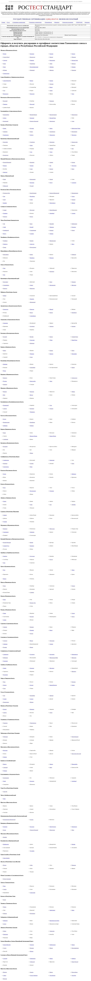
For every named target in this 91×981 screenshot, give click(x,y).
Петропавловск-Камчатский (9, 819)
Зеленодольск (52, 131)
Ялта (31, 466)
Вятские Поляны (33, 436)
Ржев (4, 688)
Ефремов (51, 695)
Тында (4, 781)
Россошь (5, 381)
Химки (4, 63)
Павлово (5, 165)
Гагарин (51, 644)
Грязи (31, 504)
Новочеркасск (52, 203)
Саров (31, 169)
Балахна (51, 169)
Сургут (4, 948)
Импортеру (56, 22)
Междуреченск (53, 826)
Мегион (51, 948)
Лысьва (51, 179)
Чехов (4, 67)
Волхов (51, 87)
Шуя (4, 394)
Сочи (31, 151)
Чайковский (5, 185)
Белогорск (32, 781)
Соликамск (74, 182)
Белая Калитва (33, 193)
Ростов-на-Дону (6, 193)
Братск (51, 972)
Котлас (51, 312)
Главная (3, 22)
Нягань (73, 944)
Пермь (4, 179)
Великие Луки (33, 602)
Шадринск (74, 474)
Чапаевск (5, 216)
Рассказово (5, 674)
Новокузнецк (52, 830)
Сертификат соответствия (19, 22)
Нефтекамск (74, 223)
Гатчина (51, 84)
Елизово (31, 819)
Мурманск (5, 528)
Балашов (32, 627)
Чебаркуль (5, 244)
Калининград (6, 405)
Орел (4, 570)
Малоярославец (6, 422)
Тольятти (5, 213)
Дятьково (32, 353)
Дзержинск (74, 165)
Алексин (31, 698)
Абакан (4, 931)
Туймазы (51, 233)
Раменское (74, 70)
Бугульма (32, 128)
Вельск (31, 312)
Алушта (31, 463)
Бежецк (31, 685)
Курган (4, 474)
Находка (73, 844)
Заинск (51, 128)
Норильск (5, 288)
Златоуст (32, 244)
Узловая (4, 698)
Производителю (48, 22)
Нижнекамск (74, 131)
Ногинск (73, 53)
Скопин (4, 619)
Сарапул (5, 712)
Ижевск (4, 709)
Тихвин (51, 90)
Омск (4, 268)
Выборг (31, 80)
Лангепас (32, 944)
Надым (51, 958)
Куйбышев (74, 254)
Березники (32, 182)
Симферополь (6, 460)
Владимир (5, 364)
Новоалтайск (74, 764)
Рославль (5, 647)
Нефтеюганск (53, 944)
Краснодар (5, 142)
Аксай (4, 199)
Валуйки (31, 336)
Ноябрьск (74, 958)
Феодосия (5, 463)
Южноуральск (33, 247)
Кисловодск (52, 654)
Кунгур (51, 182)
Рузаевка (5, 521)
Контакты (87, 22)
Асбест (4, 118)
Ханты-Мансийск (7, 944)
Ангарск (31, 972)
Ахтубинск (32, 326)
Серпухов (5, 60)
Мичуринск (52, 668)
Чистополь (74, 135)
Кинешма (32, 391)
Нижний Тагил (53, 118)
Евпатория (52, 460)
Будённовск (5, 657)
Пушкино (73, 67)
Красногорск (52, 60)
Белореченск (5, 155)
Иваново (5, 391)
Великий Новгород (7, 542)
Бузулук (51, 559)
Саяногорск (52, 931)
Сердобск (32, 592)
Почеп (73, 350)
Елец (51, 504)
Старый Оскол (75, 336)
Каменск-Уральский (34, 121)
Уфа (4, 223)
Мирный (51, 309)
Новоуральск (52, 121)
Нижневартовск (75, 948)
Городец (51, 162)
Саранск (5, 515)
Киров (4, 432)
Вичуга (31, 394)
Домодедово (32, 63)
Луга (4, 90)
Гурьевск (51, 408)
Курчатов (52, 490)
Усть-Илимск (52, 975)
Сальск (73, 196)
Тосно (73, 93)
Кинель (31, 216)
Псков (4, 599)
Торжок (4, 685)
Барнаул (4, 764)
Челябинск (5, 240)
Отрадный (52, 213)
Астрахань (5, 323)
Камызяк (73, 326)
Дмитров (32, 60)
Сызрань (73, 213)
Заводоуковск (52, 910)
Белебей (31, 227)
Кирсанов (32, 668)
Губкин (51, 340)
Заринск (51, 764)
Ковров (73, 367)
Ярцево (31, 647)
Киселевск (32, 826)
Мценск (4, 578)
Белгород (5, 336)
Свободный (74, 781)
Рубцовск (5, 770)
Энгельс (31, 633)
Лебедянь (74, 504)
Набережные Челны (76, 128)
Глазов (51, 712)
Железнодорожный (34, 67)
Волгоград (5, 101)
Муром (4, 370)
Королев (51, 57)
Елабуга (31, 135)
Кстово (73, 162)
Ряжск (73, 616)
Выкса (73, 169)
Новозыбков (74, 353)
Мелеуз (4, 233)
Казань (4, 128)
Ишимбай (52, 223)
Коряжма (32, 309)
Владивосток (6, 844)
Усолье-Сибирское (34, 975)
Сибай (4, 227)
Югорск (31, 951)
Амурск (4, 923)
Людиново (5, 425)
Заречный (32, 118)
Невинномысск (75, 654)
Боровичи (32, 545)
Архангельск (5, 309)
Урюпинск (5, 104)
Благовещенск (6, 777)
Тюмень (4, 906)
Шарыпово (32, 288)
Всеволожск (5, 93)
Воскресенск (32, 57)
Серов (73, 121)
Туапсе (51, 151)
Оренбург (5, 556)
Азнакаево (5, 131)
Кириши (51, 80)
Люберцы (52, 67)
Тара (4, 274)
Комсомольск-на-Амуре (54, 920)
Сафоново (5, 644)
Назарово (74, 281)
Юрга (73, 830)
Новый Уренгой (75, 961)
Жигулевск (32, 210)
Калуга (4, 419)
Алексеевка (32, 340)
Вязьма (31, 640)
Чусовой (31, 185)
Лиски (51, 381)
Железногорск (52, 285)
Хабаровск (5, 920)
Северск (4, 889)
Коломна (51, 53)
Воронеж (5, 377)
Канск (51, 281)
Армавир (51, 148)
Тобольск (5, 913)
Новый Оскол (74, 340)
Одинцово (74, 57)
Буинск (31, 131)
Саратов (5, 627)
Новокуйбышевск (53, 210)
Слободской (5, 439)
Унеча (31, 357)
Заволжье (5, 172)
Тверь (4, 681)
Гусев (51, 405)
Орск (4, 562)
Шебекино (32, 343)
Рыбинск (5, 757)
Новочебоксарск (75, 736)
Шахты (73, 203)
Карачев (51, 353)
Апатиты (32, 532)
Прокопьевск (74, 826)
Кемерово (5, 826)
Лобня (51, 63)
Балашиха (32, 53)
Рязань (4, 613)
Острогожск (74, 377)
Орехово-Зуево (75, 60)
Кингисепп (32, 93)
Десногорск (52, 640)
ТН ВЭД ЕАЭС (79, 22)
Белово (4, 830)
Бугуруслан (32, 556)
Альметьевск (6, 135)
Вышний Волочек (53, 685)
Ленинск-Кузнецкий (34, 830)
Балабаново (32, 422)
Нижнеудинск (75, 972)
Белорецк (51, 230)
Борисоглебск (33, 381)
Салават (32, 233)
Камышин (52, 101)
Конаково (74, 681)
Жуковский (32, 70)
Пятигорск (74, 657)
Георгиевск (5, 661)
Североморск (5, 532)
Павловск (5, 384)
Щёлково (5, 70)
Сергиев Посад (6, 57)
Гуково (31, 199)
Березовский (5, 121)
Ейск (73, 148)
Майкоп (4, 295)
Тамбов (4, 668)
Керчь (73, 463)
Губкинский (32, 961)
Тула (4, 695)
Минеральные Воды (54, 657)
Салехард (5, 958)
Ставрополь (5, 654)
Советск (5, 408)
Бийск (51, 767)
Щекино (31, 702)
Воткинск (32, 709)
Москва (4, 53)
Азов (4, 196)
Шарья (31, 453)
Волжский (32, 104)
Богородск (32, 162)
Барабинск (32, 257)
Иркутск (5, 972)
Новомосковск (6, 702)
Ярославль (5, 750)
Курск (4, 487)
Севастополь (6, 466)
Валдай (31, 542)
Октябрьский (6, 230)
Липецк (4, 501)
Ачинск (31, 285)
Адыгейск (32, 299)
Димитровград (33, 723)
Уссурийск (32, 850)
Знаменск (51, 326)
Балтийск (32, 408)
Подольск (74, 63)
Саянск (4, 975)
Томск (4, 886)
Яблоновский (32, 302)
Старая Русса (6, 545)
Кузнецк (73, 585)
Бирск (31, 223)
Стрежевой (32, 892)
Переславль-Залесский (76, 753)
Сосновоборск (6, 285)
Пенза (4, 585)
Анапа (31, 145)
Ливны (73, 570)
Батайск (5, 203)
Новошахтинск (75, 193)
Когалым (32, 948)
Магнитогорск (53, 240)
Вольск (51, 630)
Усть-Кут (74, 975)
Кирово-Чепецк (53, 436)
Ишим (73, 910)
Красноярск (5, 281)
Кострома (5, 446)
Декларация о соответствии (35, 22)
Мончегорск (52, 528)
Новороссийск (75, 142)
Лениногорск (52, 135)
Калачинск (52, 271)
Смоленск (5, 640)
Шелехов (5, 978)
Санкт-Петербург (7, 80)
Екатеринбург (6, 114)
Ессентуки (32, 654)
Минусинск (74, 285)
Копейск (31, 240)
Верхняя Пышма (33, 114)
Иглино (73, 230)
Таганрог (73, 199)
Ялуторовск (32, 913)
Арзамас (31, 165)
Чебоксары (5, 736)
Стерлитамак (33, 230)
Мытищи (52, 70)
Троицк (4, 247)
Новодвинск (74, 312)
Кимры (73, 685)
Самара (4, 210)
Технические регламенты (68, 22)
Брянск (4, 350)
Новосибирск (6, 254)
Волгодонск (32, 196)
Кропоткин (52, 142)
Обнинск (32, 425)
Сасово (73, 613)
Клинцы (51, 350)
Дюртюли (52, 227)
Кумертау (74, 227)
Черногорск (5, 934)
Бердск (31, 254)
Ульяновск (5, 723)
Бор (50, 165)
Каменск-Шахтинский (54, 193)
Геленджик (32, 142)
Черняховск (32, 411)
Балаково (32, 630)
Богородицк (32, 695)
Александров (32, 367)
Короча (51, 336)
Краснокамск (32, 179)
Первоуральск (74, 114)
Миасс (73, 244)
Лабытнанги (32, 958)
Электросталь (6, 73)
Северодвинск (33, 315)
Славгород (5, 767)
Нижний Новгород (7, 162)
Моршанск (74, 671)
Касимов (32, 616)
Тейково (73, 391)
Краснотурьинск (53, 114)
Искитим (52, 257)
